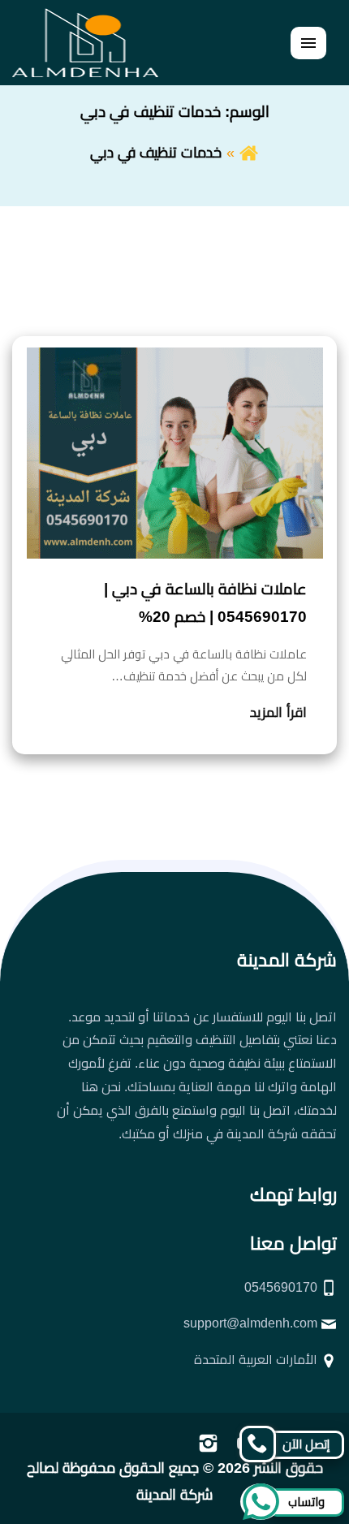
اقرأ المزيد (278, 712)
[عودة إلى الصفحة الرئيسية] (249, 153)
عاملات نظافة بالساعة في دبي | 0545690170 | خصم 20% (205, 603)
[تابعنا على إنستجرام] (208, 1442)
